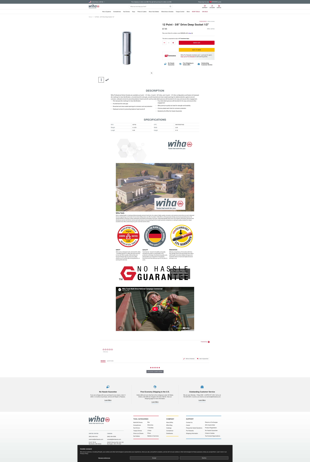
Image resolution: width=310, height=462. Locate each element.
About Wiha (169, 422)
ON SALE (205, 11)
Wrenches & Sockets (167, 11)
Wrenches (150, 425)
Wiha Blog (169, 425)
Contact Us (189, 422)
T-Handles (150, 428)
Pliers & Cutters (141, 11)
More (188, 11)
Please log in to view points (209, 2)
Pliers (149, 433)
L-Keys (149, 430)
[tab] (188, 358)
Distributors (169, 433)
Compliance (169, 430)
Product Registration (211, 428)
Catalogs (168, 428)
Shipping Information (192, 433)
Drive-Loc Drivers (138, 433)
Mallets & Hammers (153, 436)
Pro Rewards (190, 430)
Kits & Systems (106, 11)
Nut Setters (136, 436)
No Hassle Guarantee (211, 430)
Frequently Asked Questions (194, 428)
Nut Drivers (126, 11)
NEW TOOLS (196, 11)
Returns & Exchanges (211, 422)
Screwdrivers (117, 11)
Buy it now (196, 50)
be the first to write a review (155, 371)
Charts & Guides (209, 433)
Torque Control (180, 11)
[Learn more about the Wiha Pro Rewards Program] (170, 56)
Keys (133, 11)
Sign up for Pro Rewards (188, 56)
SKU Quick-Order (210, 425)
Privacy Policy (84, 453)
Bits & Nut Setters (154, 11)
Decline (204, 458)
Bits (148, 422)
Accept (154, 458)
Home (90, 17)
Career (188, 425)
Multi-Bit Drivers (137, 422)
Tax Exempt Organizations (212, 436)
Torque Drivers (137, 430)
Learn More (107, 400)
